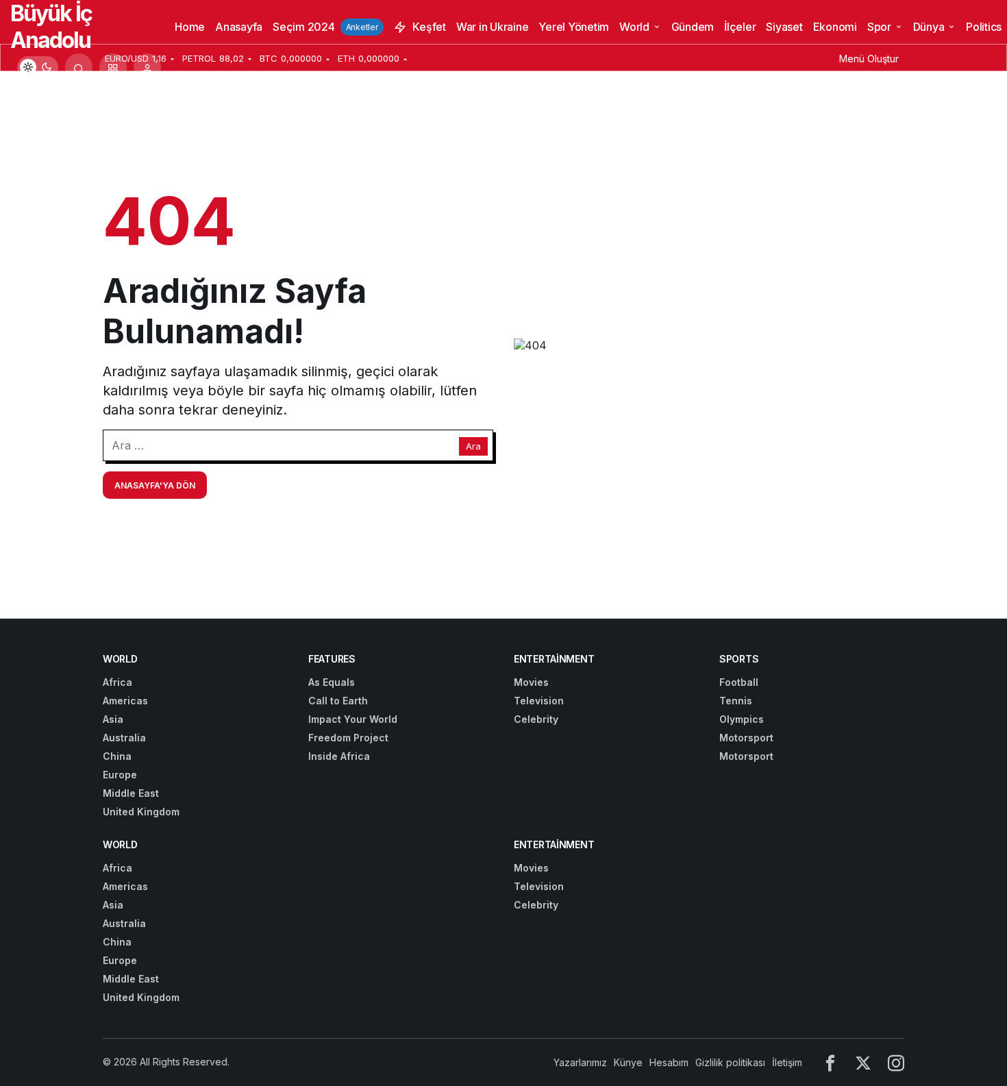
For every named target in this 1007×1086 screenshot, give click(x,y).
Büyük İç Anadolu (51, 26)
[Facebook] (830, 1062)
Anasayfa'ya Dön (154, 485)
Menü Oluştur (869, 58)
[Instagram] (896, 1062)
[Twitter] (863, 1062)
